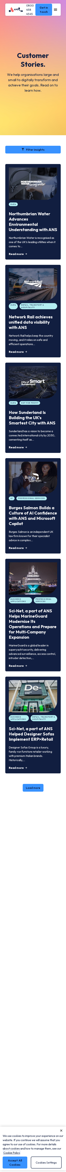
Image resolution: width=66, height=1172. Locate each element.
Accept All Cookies (15, 1162)
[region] (33, 1148)
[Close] (61, 1130)
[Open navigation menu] (55, 10)
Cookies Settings (46, 1162)
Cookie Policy (12, 1152)
